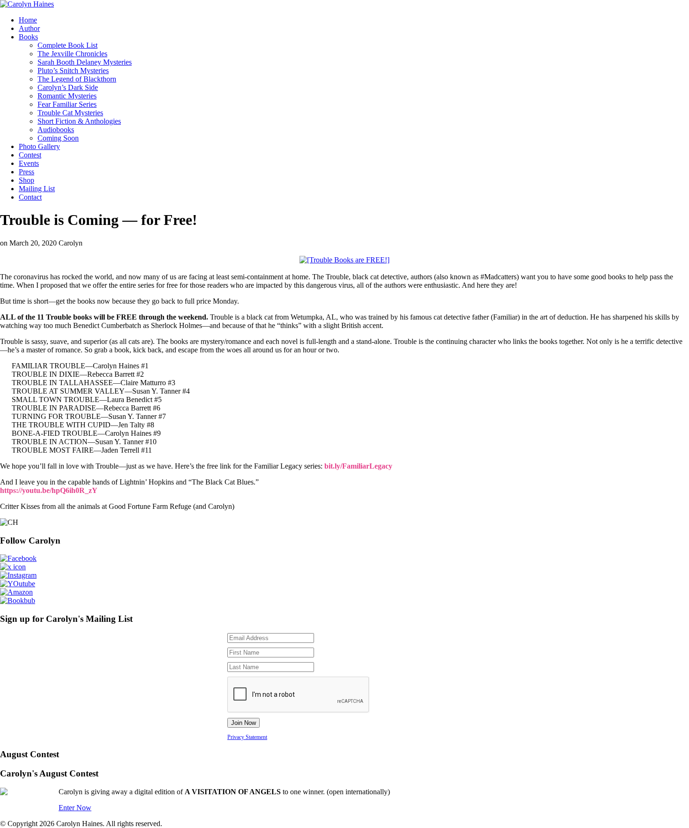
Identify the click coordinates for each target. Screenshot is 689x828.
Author (29, 28)
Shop (26, 180)
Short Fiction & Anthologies (79, 121)
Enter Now (75, 808)
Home (28, 20)
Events (29, 163)
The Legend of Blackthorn (76, 79)
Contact (30, 197)
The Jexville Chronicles (72, 54)
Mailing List (37, 189)
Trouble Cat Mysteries (70, 113)
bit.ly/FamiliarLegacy (358, 466)
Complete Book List (67, 45)
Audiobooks (55, 130)
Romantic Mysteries (67, 96)
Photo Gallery (39, 146)
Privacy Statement (247, 737)
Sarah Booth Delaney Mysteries (84, 62)
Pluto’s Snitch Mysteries (73, 71)
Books (28, 37)
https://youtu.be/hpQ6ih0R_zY (48, 490)
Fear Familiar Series (67, 104)
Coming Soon (58, 138)
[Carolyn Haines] (27, 4)
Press (26, 172)
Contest (30, 155)
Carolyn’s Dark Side (67, 87)
